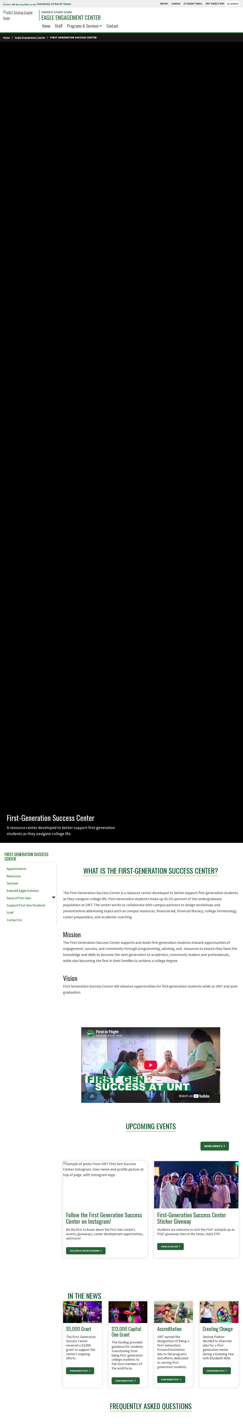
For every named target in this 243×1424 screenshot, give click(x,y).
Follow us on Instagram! (85, 1250)
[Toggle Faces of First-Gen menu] (54, 897)
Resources (14, 876)
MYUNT (164, 3)
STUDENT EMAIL (193, 3)
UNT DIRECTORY (214, 3)
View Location (169, 1246)
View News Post (79, 1370)
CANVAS (176, 3)
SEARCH (234, 3)
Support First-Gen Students (26, 905)
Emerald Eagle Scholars (23, 891)
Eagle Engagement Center (71, 17)
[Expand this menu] (100, 26)
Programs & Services (83, 26)
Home (46, 26)
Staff (58, 26)
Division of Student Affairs (56, 12)
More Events (213, 1146)
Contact (112, 26)
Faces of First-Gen (19, 898)
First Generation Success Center (26, 856)
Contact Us (14, 920)
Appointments (16, 869)
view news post (170, 1379)
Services (12, 883)
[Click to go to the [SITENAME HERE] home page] (20, 15)
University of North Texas (54, 4)
